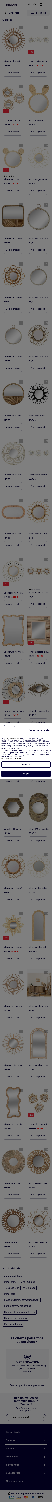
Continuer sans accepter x (10, 726)
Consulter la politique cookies (11, 758)
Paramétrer (26, 764)
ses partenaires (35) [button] (14, 738)
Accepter (26, 774)
